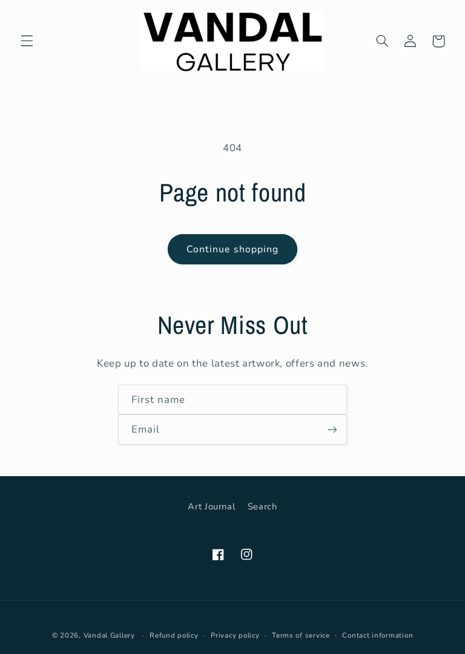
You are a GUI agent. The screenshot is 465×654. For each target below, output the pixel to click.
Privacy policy (235, 635)
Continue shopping (232, 249)
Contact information (377, 635)
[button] (27, 41)
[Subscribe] (332, 429)
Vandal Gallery (109, 635)
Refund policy (174, 635)
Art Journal (211, 506)
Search (262, 506)
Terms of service (301, 635)
